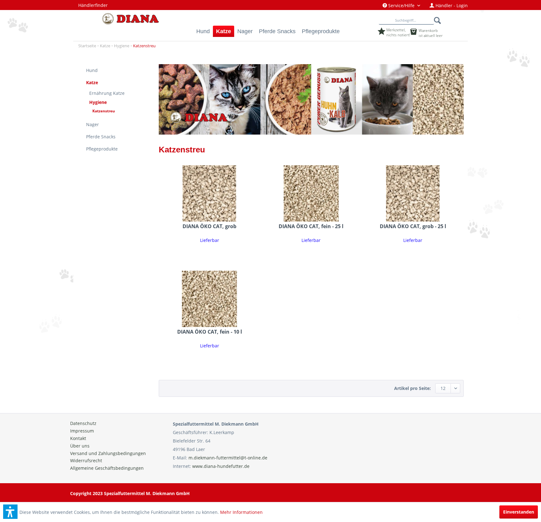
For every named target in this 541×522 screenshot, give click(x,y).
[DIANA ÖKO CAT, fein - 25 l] (311, 193)
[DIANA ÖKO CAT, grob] (209, 193)
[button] (10, 511)
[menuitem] (401, 5)
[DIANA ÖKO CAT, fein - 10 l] (209, 299)
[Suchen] (438, 20)
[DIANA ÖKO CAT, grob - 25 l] (413, 193)
